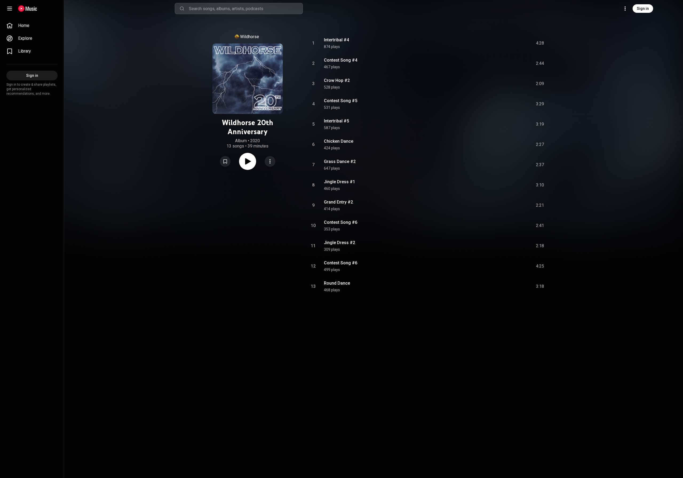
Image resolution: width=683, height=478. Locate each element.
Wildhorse (249, 36)
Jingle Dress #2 (339, 242)
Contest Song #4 (340, 60)
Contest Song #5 (340, 100)
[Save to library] (225, 161)
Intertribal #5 (336, 121)
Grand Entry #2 (338, 202)
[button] (225, 161)
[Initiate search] (182, 8)
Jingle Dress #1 (339, 181)
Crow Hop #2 (337, 80)
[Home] (27, 8)
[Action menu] (270, 161)
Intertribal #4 (336, 39)
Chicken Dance (338, 141)
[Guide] (9, 8)
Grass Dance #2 (340, 161)
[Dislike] (510, 43)
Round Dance (337, 283)
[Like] (500, 43)
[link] (32, 25)
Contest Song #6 (340, 222)
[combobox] (246, 8)
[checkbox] (540, 43)
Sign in (643, 8)
